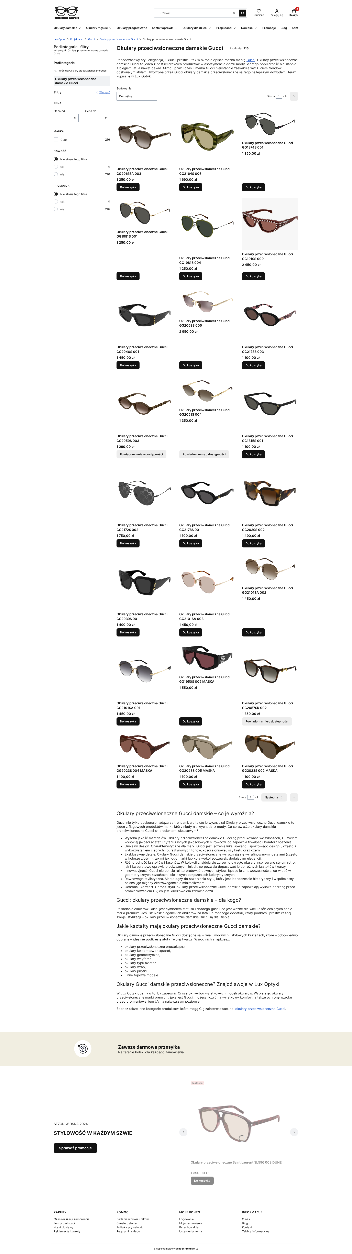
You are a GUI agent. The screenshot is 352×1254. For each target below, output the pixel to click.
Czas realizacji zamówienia (71, 1219)
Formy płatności (64, 1223)
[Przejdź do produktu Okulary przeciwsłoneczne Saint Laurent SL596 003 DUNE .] (239, 1118)
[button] (242, 13)
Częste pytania (127, 1223)
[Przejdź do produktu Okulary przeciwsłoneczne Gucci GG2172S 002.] (145, 493)
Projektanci (76, 39)
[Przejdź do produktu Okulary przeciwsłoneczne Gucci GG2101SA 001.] (145, 671)
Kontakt (247, 1227)
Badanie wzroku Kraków (133, 1219)
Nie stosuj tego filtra (73, 159)
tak (62, 166)
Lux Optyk (59, 39)
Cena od (59, 111)
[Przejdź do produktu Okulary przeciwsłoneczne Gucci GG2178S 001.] (207, 493)
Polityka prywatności (130, 1227)
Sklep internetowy (174, 1248)
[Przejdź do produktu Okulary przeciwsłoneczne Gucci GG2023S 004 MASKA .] (145, 747)
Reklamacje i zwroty (67, 1231)
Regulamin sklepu (128, 1231)
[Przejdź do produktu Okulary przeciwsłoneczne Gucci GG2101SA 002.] (270, 569)
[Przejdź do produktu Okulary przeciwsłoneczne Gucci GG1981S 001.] (145, 213)
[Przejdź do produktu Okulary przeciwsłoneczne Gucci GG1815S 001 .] (270, 404)
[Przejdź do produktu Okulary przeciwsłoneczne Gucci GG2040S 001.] (145, 315)
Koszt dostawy (63, 1227)
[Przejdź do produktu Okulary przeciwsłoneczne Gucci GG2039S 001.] (145, 582)
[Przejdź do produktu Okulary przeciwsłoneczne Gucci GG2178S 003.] (270, 315)
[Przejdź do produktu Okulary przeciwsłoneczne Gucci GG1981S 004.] (207, 226)
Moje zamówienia (190, 1223)
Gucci (91, 39)
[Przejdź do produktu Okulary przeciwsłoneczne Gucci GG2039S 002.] (270, 493)
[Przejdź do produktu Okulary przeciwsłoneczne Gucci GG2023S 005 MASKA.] (207, 747)
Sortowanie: (124, 88)
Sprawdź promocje (75, 1148)
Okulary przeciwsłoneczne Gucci (119, 39)
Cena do (90, 111)
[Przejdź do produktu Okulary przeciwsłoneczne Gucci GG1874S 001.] (270, 124)
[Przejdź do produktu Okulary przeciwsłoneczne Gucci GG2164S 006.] (207, 137)
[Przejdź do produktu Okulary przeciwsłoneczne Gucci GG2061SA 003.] (145, 137)
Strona (271, 96)
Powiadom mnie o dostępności (141, 454)
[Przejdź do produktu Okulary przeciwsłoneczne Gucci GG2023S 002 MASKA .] (270, 747)
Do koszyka (128, 187)
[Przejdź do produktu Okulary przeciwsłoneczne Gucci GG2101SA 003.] (207, 582)
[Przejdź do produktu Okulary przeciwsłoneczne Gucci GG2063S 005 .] (207, 302)
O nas (246, 1219)
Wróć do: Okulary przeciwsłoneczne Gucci (83, 70)
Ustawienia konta (190, 1231)
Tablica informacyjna (256, 1231)
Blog (245, 1223)
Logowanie (186, 1219)
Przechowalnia (189, 1227)
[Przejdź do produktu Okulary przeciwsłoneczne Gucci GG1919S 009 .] (270, 224)
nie (62, 174)
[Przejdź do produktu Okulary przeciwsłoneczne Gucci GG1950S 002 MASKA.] (207, 658)
